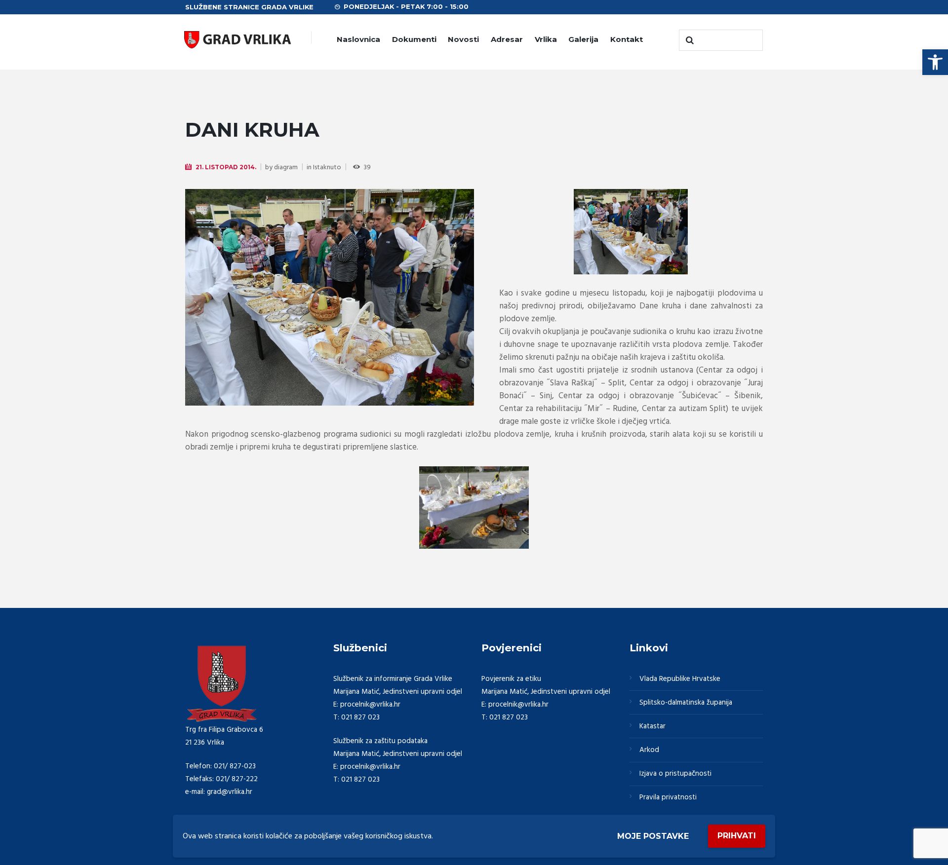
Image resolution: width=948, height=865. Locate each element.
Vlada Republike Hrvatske (679, 679)
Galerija (583, 39)
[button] (935, 62)
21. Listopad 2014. (226, 167)
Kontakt (626, 39)
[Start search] (688, 40)
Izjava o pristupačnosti (675, 774)
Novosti (463, 39)
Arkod (649, 750)
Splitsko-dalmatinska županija (685, 703)
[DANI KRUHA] (329, 297)
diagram (286, 167)
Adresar (507, 39)
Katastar (652, 726)
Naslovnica (358, 39)
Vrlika (546, 39)
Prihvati (736, 835)
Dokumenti (414, 39)
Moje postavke (653, 836)
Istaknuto (327, 167)
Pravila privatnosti (668, 797)
